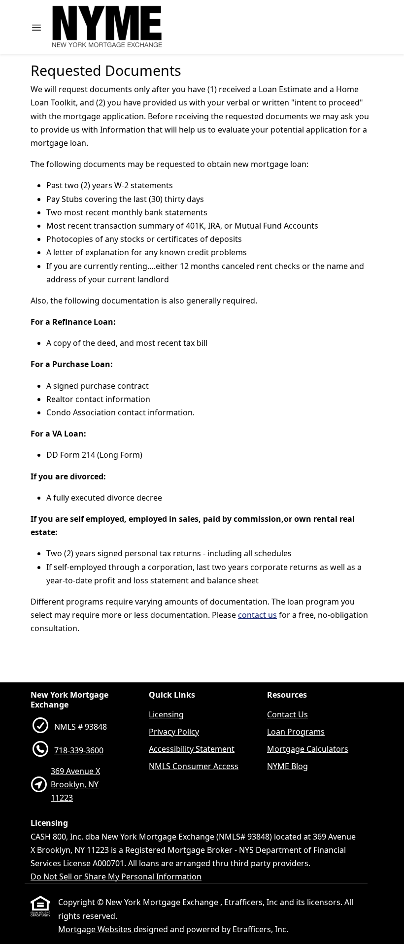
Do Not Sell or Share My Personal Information (116, 876)
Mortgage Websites (96, 929)
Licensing (166, 714)
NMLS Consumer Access (193, 766)
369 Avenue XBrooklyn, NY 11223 (75, 784)
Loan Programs (296, 731)
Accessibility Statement (192, 748)
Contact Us (287, 714)
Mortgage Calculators (307, 748)
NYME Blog (287, 766)
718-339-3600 (78, 750)
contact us (257, 614)
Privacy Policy (174, 731)
